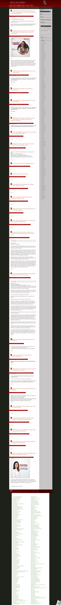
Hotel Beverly (33, 519)
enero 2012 (43, 184)
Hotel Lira (32, 589)
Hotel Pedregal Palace (34, 573)
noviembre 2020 (44, 55)
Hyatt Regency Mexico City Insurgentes (18, 541)
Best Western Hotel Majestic (35, 526)
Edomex (20, 457)
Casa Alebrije (33, 565)
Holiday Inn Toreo (33, 530)
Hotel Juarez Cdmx (15, 543)
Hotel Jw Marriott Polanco (16, 514)
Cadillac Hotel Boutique (16, 586)
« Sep (41, 35)
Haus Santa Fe (33, 590)
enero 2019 (43, 82)
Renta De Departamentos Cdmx (36, 574)
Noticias (17, 104)
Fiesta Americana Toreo (16, 566)
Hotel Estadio (33, 585)
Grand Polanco (14, 582)
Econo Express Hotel (34, 522)
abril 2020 (43, 64)
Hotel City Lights (33, 537)
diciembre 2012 (44, 170)
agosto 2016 (43, 116)
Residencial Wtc (14, 573)
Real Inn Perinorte (33, 509)
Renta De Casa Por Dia (34, 603)
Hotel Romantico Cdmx (34, 600)
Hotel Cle (32, 513)
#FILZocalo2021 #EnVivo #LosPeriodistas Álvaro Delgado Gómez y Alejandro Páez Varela (23, 185)
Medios (32, 5)
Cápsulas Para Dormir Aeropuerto (36, 602)
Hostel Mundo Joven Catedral (35, 546)
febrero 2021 (43, 51)
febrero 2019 (43, 81)
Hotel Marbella (14, 569)
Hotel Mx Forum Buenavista (35, 514)
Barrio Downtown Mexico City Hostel (36, 567)
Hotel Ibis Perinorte (15, 568)
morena (22, 457)
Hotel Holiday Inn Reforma (16, 520)
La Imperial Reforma (15, 579)
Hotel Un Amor (33, 548)
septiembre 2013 (44, 159)
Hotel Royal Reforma (15, 553)
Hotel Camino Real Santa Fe (16, 525)
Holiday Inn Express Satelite (35, 552)
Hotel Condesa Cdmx (34, 559)
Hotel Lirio (32, 505)
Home (11, 5)
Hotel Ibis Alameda (15, 549)
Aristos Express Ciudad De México (36, 515)
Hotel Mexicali (33, 560)
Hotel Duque (33, 497)
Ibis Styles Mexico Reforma (35, 527)
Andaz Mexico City (15, 526)
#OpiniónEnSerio (18, 16)
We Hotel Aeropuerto (15, 595)
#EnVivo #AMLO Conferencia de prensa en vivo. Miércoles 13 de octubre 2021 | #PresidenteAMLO (23, 221)
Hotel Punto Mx (14, 504)
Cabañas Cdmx (33, 595)
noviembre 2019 (44, 70)
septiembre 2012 (44, 174)
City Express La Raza (34, 577)
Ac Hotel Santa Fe (15, 556)
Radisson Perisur (14, 516)
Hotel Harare (33, 594)
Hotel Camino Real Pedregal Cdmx (17, 508)
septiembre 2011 (44, 189)
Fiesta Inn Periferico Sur (34, 503)
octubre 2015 (43, 128)
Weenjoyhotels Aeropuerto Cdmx (17, 539)
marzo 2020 (43, 65)
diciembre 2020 (44, 54)
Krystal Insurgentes (15, 574)
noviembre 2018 (44, 85)
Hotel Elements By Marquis (35, 591)
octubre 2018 (43, 86)
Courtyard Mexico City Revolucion (17, 599)
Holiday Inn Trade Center (16, 567)
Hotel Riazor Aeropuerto (16, 562)
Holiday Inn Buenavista (16, 590)
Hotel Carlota (33, 593)
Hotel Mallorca (14, 558)
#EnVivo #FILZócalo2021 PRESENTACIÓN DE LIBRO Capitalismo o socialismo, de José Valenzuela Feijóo (22, 418)
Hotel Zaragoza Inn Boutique (35, 578)
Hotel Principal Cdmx (34, 534)
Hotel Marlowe (33, 506)
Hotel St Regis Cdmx (15, 545)
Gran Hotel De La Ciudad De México (18, 503)
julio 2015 (43, 132)
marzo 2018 (43, 92)
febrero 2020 (43, 66)
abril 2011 (43, 195)
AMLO (21, 16)
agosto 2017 (43, 101)
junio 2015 (43, 133)
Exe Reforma (33, 508)
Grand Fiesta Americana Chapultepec (18, 565)
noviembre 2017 (44, 97)
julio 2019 (43, 75)
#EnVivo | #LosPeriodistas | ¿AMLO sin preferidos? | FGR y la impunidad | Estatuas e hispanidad (24, 442)
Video (22, 92)
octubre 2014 (43, 143)
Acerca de (27, 5)
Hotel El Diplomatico (34, 544)
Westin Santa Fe (14, 518)
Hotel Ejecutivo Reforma (16, 584)
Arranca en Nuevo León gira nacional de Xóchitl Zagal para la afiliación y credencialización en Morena (23, 453)
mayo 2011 (43, 194)
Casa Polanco (14, 530)
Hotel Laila (14, 536)
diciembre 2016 (44, 111)
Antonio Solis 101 (33, 538)
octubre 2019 (43, 71)
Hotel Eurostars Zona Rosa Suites (36, 570)
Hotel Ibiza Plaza (33, 569)
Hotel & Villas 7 (33, 556)
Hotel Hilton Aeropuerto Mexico (36, 511)
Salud (21, 237)
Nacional (26, 16)
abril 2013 (43, 165)
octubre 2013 (43, 158)
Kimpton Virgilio (15, 580)
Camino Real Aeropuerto (16, 499)
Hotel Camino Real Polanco (16, 497)
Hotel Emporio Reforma (16, 559)
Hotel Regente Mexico (15, 598)
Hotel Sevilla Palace (15, 505)
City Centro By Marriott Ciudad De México (37, 563)
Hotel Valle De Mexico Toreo (35, 498)
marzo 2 (43, 199)
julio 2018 (43, 90)
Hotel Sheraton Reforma (16, 509)
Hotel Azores (33, 588)
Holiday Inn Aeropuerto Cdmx (17, 507)
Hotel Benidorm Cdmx (15, 561)
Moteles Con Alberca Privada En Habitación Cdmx (38, 597)
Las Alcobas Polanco (15, 560)
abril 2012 (43, 180)
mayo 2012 (43, 179)
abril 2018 (43, 91)
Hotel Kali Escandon (34, 533)
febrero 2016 (43, 123)
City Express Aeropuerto (34, 547)
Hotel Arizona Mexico (34, 543)
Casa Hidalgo (14, 601)
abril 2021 (43, 49)
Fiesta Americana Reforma (16, 511)
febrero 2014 (43, 153)
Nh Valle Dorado (33, 536)
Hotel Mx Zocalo (33, 545)
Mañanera (19, 224)
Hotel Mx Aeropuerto (15, 603)
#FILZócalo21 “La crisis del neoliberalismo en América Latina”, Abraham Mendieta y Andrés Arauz (24, 430)
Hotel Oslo (32, 523)
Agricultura (17, 92)
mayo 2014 (43, 149)
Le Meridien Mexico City (16, 587)
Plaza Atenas (14, 550)
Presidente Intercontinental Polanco (17, 519)
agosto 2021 (43, 44)
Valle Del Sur (33, 558)
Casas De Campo (33, 598)
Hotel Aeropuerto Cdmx (16, 535)
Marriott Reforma (15, 512)
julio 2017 (43, 102)
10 (50, 28)
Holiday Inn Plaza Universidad (17, 529)
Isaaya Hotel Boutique (34, 576)
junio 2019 (43, 76)
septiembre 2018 (44, 87)
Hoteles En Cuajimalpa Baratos (35, 596)
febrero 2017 (43, 108)
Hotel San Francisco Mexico (16, 555)
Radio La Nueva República (17, 2)
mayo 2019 (43, 77)
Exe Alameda (14, 500)
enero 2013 (43, 169)
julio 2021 (43, 45)
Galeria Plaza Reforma (15, 524)
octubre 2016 (43, 113)
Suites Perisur (33, 542)
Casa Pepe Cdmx (33, 551)
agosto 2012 (43, 175)
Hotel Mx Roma (33, 564)
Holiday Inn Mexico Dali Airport (17, 544)
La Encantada (14, 583)
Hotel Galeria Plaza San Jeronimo (17, 506)
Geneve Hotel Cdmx (15, 517)
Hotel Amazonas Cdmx (15, 551)
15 (47, 30)
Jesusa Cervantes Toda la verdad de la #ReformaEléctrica (23, 163)
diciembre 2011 (44, 185)
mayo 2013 (43, 164)
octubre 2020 (43, 56)
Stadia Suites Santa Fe (34, 532)
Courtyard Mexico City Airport (35, 571)
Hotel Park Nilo (33, 582)
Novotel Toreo (14, 546)
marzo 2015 (43, 137)
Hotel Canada (33, 521)
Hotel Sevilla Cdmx (34, 518)
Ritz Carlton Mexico (15, 515)
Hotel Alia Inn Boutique (34, 561)
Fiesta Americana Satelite (35, 549)
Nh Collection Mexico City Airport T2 (18, 576)
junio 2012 (43, 178)
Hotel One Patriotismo (15, 578)
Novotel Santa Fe (15, 589)
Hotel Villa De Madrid (34, 568)
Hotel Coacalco (33, 499)
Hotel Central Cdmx (15, 548)
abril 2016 (43, 121)
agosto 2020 (43, 59)
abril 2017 (43, 106)
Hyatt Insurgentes (15, 564)
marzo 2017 (43, 107)
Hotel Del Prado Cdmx (15, 554)
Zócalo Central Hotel (15, 513)
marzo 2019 (43, 80)
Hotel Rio (32, 550)
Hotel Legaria (33, 520)
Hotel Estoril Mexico (34, 516)
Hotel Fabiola (33, 540)
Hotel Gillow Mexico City (35, 501)
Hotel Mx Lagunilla (34, 572)
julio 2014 (43, 147)
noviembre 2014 (44, 142)
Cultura (19, 359)
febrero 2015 (43, 138)
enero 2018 (43, 95)
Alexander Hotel (14, 581)
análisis (23, 16)
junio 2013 (43, 163)
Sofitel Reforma (14, 510)
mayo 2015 (43, 134)
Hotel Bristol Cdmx (15, 557)
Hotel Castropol (14, 537)
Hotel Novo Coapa (34, 510)
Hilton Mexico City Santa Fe (16, 522)
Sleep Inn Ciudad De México (35, 524)
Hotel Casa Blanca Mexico (35, 535)
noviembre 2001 (44, 196)
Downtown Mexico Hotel (16, 585)
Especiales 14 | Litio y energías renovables (20, 174)
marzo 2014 (43, 152)
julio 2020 (43, 60)
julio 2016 (43, 117)
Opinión (28, 16)
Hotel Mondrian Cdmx (15, 532)
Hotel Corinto (33, 553)
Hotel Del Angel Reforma (35, 502)
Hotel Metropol (14, 527)
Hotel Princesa (33, 562)
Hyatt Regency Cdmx (15, 498)
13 (44, 30)
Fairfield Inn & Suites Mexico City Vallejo (18, 602)
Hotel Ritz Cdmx (15, 563)
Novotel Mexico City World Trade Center (18, 571)
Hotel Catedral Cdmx (15, 501)
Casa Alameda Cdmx (34, 517)
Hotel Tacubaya (33, 575)
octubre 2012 (43, 173)
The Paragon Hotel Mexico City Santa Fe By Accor (38, 587)
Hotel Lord (32, 554)
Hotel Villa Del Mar (15, 596)
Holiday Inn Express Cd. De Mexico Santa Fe (38, 584)
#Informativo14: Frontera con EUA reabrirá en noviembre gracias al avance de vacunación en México (23, 144)
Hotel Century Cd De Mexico (35, 539)
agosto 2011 (43, 190)
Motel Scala (32, 529)
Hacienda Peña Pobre (34, 507)
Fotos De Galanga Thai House (35, 581)
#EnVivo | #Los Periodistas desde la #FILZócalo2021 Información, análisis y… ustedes (22, 197)
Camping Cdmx (33, 599)
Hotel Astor (14, 592)
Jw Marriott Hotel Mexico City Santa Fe (18, 528)
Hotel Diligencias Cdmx (34, 525)
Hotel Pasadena (14, 591)
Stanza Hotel (14, 552)
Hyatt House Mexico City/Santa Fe (17, 533)
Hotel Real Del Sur (15, 531)
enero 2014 (43, 154)
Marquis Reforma (15, 534)
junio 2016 (43, 118)
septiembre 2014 (44, 144)
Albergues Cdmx (33, 601)
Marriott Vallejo (14, 540)
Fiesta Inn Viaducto (15, 577)
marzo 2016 (43, 122)
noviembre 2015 (44, 127)
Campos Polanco (33, 583)
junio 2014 (43, 148)
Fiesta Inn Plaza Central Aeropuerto (36, 528)
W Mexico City (14, 523)
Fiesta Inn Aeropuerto (15, 547)
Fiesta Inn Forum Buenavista (35, 579)
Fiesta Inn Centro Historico (35, 531)
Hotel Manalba (33, 566)
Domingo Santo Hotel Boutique (35, 512)
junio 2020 (43, 61)
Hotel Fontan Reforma (15, 538)
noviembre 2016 (44, 112)
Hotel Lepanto (33, 541)
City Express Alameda (34, 500)
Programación (19, 5)
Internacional (19, 433)
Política (31, 16)
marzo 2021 (43, 50)
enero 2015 (43, 139)
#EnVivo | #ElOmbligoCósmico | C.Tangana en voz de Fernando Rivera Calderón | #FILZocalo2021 (24, 132)
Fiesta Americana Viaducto (16, 521)
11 (41, 30)
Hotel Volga (14, 575)
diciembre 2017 (44, 96)
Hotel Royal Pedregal (15, 542)
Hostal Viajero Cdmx (15, 593)
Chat (14, 5)
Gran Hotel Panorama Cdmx (35, 580)
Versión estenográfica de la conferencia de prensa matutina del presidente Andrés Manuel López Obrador (23, 274)
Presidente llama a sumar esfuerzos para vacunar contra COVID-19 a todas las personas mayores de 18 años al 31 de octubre (22, 233)
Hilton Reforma (14, 502)
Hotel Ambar (33, 592)
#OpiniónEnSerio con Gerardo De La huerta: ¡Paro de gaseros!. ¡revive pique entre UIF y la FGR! (24, 369)
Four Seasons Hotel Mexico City (17, 496)
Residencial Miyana (15, 572)
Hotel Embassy (14, 594)
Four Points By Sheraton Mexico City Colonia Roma (20, 570)
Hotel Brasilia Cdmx (34, 496)
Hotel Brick (14, 588)
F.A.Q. (23, 5)
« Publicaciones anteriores (16, 486)
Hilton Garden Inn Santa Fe (35, 504)
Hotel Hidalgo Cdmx (34, 555)
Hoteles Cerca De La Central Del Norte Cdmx (19, 600)
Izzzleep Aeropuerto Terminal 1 (35, 557)
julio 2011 (43, 191)
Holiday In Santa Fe (15, 597)
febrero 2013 (43, 168)
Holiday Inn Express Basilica (35, 586)
